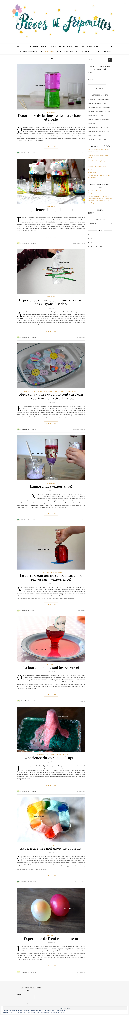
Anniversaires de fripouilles (31, 52)
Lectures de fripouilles (68, 46)
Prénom (90, 72)
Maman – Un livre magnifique (97, 166)
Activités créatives (48, 46)
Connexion (91, 235)
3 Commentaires (80, 972)
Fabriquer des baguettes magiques (99, 127)
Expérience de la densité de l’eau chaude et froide (51, 117)
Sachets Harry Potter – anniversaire (99, 107)
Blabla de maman (82, 52)
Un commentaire (80, 882)
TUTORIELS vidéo (72, 391)
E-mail (90, 80)
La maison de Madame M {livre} (97, 103)
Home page (34, 46)
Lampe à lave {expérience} (51, 486)
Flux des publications (94, 239)
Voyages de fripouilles (102, 52)
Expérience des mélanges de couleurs (51, 848)
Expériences (49, 52)
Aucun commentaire (79, 153)
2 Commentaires (80, 337)
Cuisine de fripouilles (89, 46)
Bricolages (54, 754)
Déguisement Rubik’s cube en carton (99, 99)
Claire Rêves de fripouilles (28, 153)
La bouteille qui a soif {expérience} (51, 667)
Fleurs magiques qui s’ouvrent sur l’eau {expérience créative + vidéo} (51, 396)
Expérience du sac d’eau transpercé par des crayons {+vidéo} (51, 302)
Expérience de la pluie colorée (51, 209)
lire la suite (51, 146)
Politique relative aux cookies (58, 1012)
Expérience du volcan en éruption (51, 757)
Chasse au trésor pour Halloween (98, 139)
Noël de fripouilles (65, 52)
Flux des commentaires (95, 243)
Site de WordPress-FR (95, 247)
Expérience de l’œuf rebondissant (51, 938)
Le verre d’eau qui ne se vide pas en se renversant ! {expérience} (51, 577)
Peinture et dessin (57, 391)
